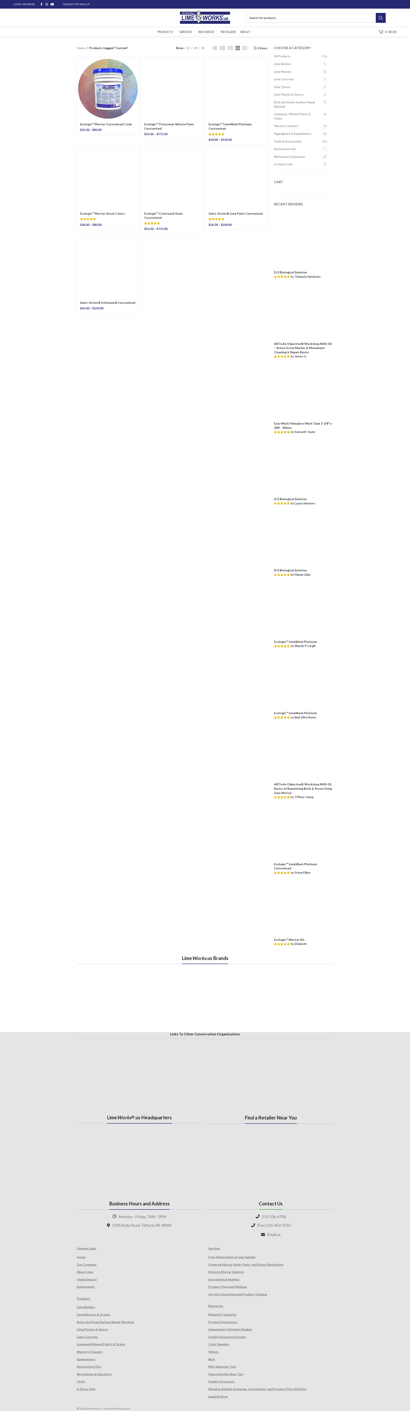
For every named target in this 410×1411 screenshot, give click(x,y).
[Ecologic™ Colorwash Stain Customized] (172, 178)
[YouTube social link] (52, 4)
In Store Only (86, 1389)
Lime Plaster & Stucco (288, 94)
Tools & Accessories (288, 141)
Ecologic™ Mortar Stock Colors (102, 213)
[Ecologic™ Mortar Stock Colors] (108, 178)
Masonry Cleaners (286, 126)
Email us (274, 1234)
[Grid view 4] (245, 48)
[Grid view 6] (230, 48)
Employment (86, 1287)
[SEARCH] (381, 18)
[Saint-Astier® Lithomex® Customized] (108, 267)
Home (81, 48)
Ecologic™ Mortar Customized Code (106, 124)
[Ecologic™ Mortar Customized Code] (108, 88)
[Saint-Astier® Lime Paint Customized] (236, 178)
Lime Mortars (283, 71)
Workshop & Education (289, 156)
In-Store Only (283, 164)
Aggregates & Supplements (292, 133)
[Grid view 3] (238, 48)
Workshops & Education (94, 1374)
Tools (81, 1381)
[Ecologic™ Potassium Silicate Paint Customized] (172, 88)
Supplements (86, 1359)
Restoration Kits (285, 149)
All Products (282, 56)
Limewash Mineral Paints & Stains (101, 1344)
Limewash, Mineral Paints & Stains (292, 116)
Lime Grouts (282, 87)
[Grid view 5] (222, 48)
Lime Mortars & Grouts (93, 1314)
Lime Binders (282, 64)
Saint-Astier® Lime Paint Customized (236, 213)
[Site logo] (205, 17)
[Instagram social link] (46, 4)
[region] (205, 997)
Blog (211, 1359)
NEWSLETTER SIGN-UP (76, 4)
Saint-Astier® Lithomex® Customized (107, 302)
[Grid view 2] (215, 48)
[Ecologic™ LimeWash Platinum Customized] (236, 88)
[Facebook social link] (41, 4)
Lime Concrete (284, 79)
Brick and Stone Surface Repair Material (294, 104)
